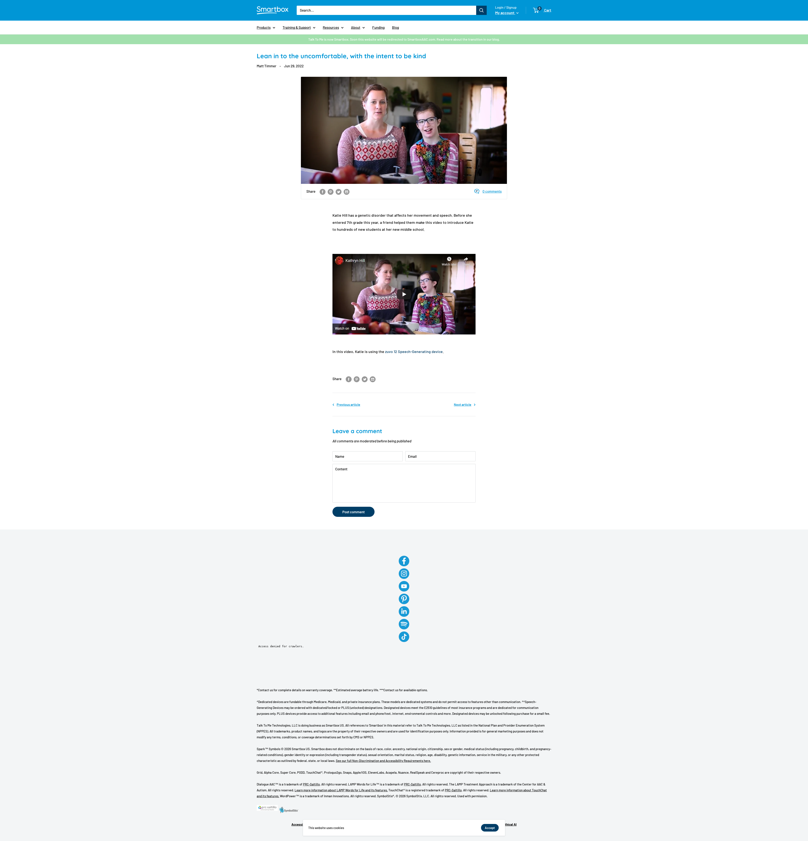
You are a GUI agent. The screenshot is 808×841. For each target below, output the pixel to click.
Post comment (353, 512)
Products (264, 27)
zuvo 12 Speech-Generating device (414, 351)
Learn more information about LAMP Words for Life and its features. (341, 790)
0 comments (492, 191)
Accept (490, 828)
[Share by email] (347, 191)
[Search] (481, 10)
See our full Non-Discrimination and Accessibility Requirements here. (383, 761)
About (355, 27)
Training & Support (297, 27)
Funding (378, 27)
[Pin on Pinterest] (331, 191)
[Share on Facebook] (323, 191)
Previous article (348, 404)
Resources (331, 27)
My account (505, 12)
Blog (395, 27)
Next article (462, 404)
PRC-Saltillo (311, 784)
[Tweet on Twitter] (339, 191)
